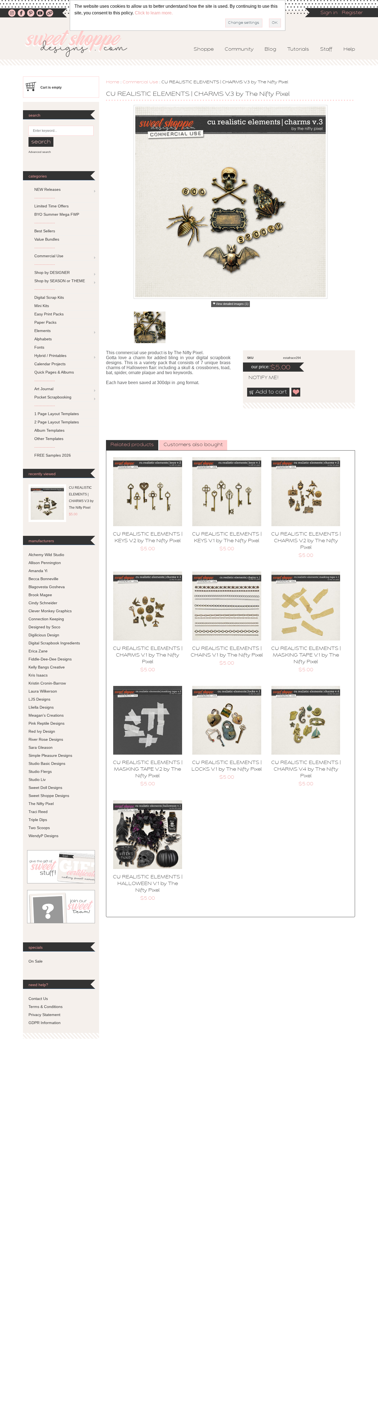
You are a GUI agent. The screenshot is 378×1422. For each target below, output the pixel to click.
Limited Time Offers (51, 206)
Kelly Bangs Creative (47, 667)
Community (239, 49)
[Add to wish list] (296, 392)
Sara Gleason (41, 747)
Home (112, 82)
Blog (270, 49)
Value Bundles (46, 239)
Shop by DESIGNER (52, 272)
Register (352, 13)
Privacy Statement (44, 1014)
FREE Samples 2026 (52, 455)
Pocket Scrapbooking (52, 397)
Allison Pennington (45, 562)
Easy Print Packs (49, 314)
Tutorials (298, 49)
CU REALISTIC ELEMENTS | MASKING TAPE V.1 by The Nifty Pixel (306, 655)
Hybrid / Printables (50, 355)
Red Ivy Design (42, 731)
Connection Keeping (46, 619)
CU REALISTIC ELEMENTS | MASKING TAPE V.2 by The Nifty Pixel (147, 769)
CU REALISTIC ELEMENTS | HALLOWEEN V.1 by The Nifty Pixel (147, 884)
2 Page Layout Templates (56, 422)
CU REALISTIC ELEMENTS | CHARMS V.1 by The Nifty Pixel (147, 655)
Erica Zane (38, 651)
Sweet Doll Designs (45, 787)
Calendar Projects (50, 364)
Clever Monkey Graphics (50, 611)
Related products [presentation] (132, 445)
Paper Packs (45, 322)
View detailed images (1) (232, 303)
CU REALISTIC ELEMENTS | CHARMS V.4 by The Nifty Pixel (306, 769)
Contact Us (38, 998)
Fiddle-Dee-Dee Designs (50, 659)
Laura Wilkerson (43, 691)
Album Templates (49, 430)
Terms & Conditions (46, 1006)
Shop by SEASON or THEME (59, 281)
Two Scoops (39, 828)
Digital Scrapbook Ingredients (54, 643)
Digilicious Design (44, 635)
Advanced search (40, 151)
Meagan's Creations (46, 715)
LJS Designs (39, 699)
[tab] (132, 445)
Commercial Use (140, 82)
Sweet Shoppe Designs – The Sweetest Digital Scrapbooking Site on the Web (81, 43)
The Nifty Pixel (41, 803)
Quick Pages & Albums (54, 372)
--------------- (44, 198)
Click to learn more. (154, 13)
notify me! (258, 378)
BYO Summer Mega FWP (56, 214)
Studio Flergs (40, 771)
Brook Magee (40, 595)
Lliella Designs (41, 707)
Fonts (39, 347)
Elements (42, 330)
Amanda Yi (38, 571)
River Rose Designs (46, 739)
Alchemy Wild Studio (46, 554)
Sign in (329, 13)
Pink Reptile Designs (46, 723)
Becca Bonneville (43, 579)
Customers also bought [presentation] (193, 445)
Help (349, 49)
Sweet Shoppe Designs (49, 795)
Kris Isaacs (38, 675)
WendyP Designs (43, 836)
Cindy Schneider (43, 603)
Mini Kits (41, 306)
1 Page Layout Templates (56, 414)
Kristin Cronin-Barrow (47, 683)
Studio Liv (37, 779)
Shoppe (204, 49)
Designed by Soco (44, 627)
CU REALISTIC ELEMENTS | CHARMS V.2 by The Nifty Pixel (306, 541)
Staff (326, 49)
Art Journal (43, 389)
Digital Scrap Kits (49, 297)
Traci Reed (38, 811)
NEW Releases (47, 189)
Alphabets (43, 339)
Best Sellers (44, 231)
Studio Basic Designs (47, 763)
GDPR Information (45, 1022)
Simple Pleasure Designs (50, 755)
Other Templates (48, 438)
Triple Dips (38, 819)
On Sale (36, 961)
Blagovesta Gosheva (47, 587)
